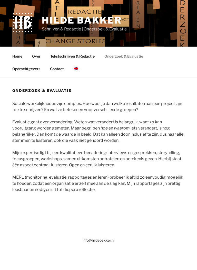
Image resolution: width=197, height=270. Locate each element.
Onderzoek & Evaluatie (123, 56)
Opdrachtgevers (26, 69)
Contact (57, 69)
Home (17, 56)
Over (36, 56)
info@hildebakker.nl (98, 240)
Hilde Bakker (82, 20)
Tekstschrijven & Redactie (72, 56)
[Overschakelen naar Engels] (76, 68)
